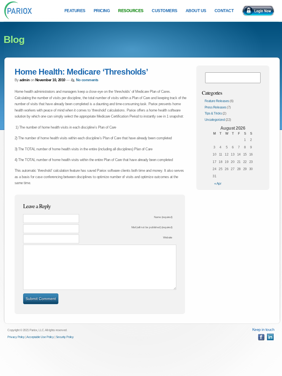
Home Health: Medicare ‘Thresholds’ (81, 71)
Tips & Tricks (213, 113)
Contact (224, 10)
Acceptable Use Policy (40, 337)
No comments (87, 80)
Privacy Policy (16, 337)
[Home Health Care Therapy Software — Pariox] (18, 19)
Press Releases (215, 107)
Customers (164, 10)
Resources (130, 10)
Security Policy (65, 337)
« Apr (217, 184)
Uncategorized (215, 120)
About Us (196, 10)
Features (74, 10)
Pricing (102, 10)
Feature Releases (217, 101)
